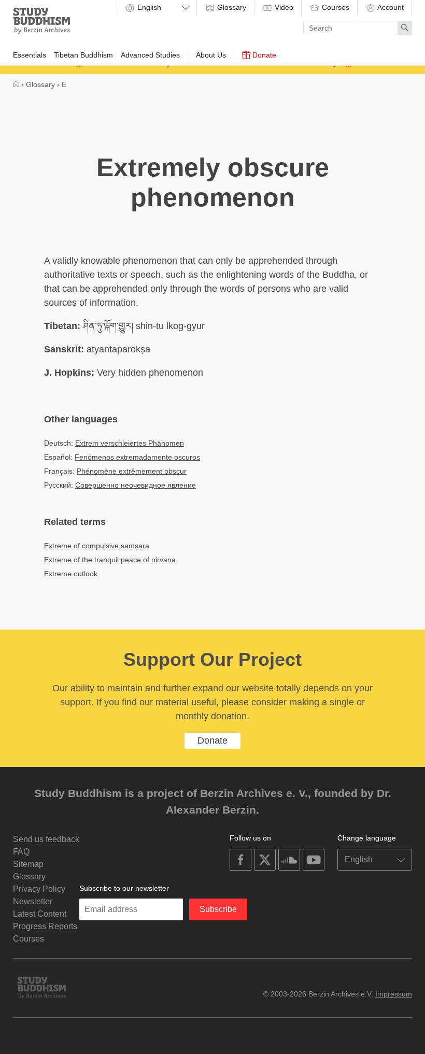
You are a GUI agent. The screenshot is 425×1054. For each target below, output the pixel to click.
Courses (334, 7)
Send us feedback (46, 839)
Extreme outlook (70, 573)
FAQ (21, 851)
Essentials (29, 55)
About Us (211, 55)
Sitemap (28, 864)
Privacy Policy (39, 889)
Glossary (230, 7)
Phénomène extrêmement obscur (132, 471)
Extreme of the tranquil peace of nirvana (110, 560)
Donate (263, 55)
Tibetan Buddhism (83, 55)
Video (283, 7)
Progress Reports (45, 926)
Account (390, 7)
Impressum (393, 994)
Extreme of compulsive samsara (96, 546)
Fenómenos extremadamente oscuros (137, 457)
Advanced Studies (150, 55)
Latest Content (39, 913)
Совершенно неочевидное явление (135, 485)
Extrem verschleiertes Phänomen (129, 443)
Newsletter (32, 901)
